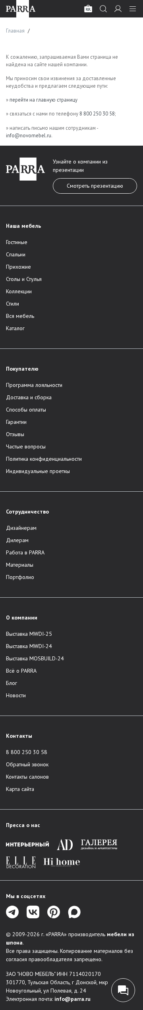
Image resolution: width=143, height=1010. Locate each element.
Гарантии (16, 421)
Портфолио (20, 577)
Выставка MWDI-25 (29, 633)
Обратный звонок (27, 764)
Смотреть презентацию (95, 185)
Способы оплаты (26, 409)
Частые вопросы (26, 446)
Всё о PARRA (21, 670)
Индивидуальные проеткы (38, 471)
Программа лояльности (34, 385)
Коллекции (19, 291)
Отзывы (15, 434)
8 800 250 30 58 (97, 113)
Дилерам (17, 540)
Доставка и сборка (29, 397)
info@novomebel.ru (28, 135)
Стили (12, 303)
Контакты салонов (27, 776)
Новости (16, 695)
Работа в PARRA (25, 552)
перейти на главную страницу (43, 99)
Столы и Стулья (24, 279)
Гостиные (16, 242)
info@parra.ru (72, 998)
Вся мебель (20, 315)
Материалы (19, 564)
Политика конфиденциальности (44, 458)
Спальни (15, 254)
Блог (11, 683)
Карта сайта (20, 789)
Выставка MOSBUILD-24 (35, 658)
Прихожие (18, 266)
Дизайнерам (21, 527)
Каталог (15, 328)
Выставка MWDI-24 (29, 646)
